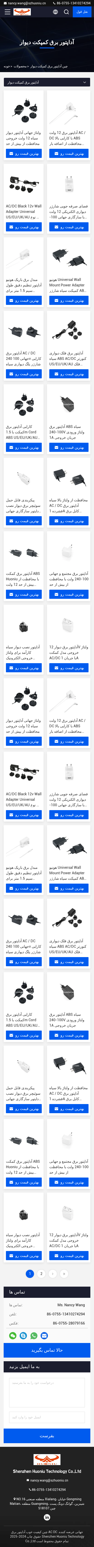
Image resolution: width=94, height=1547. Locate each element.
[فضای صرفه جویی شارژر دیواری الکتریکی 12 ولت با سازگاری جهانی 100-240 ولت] (69, 184)
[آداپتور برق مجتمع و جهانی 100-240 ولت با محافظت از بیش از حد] (69, 551)
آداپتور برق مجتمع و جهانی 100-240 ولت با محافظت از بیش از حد (69, 579)
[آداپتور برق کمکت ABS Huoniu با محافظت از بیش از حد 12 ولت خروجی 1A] (24, 551)
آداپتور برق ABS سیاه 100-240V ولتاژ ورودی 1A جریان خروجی (66, 432)
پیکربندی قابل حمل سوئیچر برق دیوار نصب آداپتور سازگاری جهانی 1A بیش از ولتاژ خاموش (23, 511)
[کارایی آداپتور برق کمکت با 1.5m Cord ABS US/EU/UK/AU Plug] (24, 404)
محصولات (20, 66)
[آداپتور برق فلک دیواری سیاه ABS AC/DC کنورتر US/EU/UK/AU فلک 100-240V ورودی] (69, 331)
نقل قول (82, 11)
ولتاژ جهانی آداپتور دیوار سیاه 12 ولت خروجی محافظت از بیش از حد (23, 138)
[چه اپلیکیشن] (34, 1335)
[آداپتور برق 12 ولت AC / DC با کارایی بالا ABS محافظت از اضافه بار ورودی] (69, 110)
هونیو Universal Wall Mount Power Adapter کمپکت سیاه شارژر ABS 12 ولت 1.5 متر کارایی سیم (67, 290)
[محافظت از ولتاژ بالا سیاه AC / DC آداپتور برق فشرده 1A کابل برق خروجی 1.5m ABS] (69, 478)
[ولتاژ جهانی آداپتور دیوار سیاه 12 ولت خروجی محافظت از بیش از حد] (24, 110)
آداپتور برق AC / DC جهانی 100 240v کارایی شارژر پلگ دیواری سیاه (23, 358)
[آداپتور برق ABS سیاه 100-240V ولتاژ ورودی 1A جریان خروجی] (69, 404)
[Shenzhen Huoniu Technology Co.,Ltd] (22, 11)
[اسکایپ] (23, 1336)
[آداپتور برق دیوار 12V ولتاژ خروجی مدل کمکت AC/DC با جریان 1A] (69, 625)
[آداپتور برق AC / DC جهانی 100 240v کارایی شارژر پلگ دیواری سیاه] (24, 331)
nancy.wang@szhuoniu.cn (27, 3)
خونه (7, 66)
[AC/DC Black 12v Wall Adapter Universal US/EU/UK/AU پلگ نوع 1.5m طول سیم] (24, 184)
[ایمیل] (44, 1336)
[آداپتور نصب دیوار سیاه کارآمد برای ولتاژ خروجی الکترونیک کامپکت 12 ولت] (24, 625)
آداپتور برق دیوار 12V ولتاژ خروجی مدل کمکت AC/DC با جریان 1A (68, 652)
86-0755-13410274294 (73, 3)
